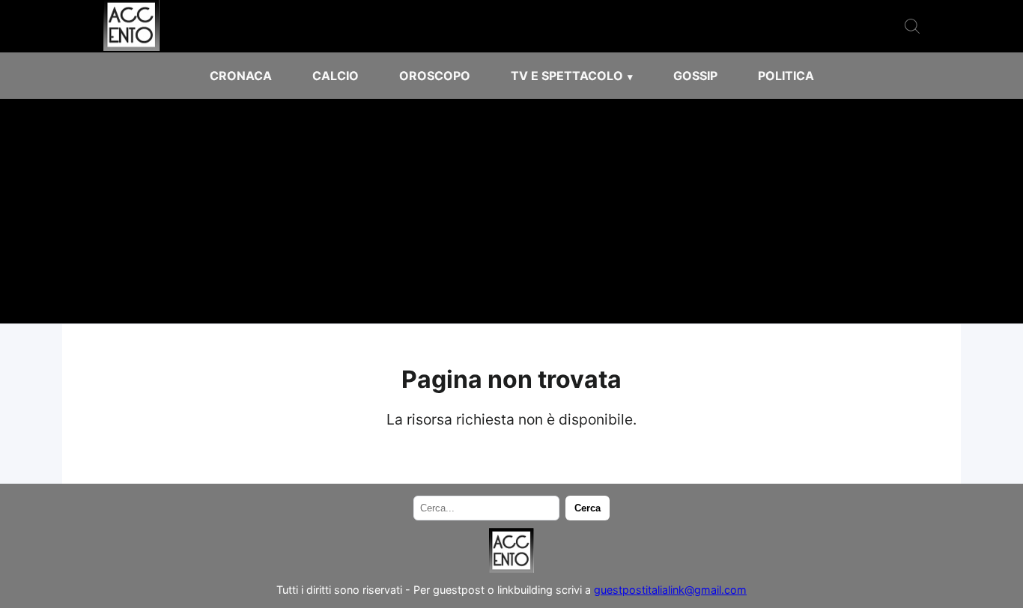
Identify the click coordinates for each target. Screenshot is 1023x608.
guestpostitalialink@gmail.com (670, 589)
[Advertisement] (511, 211)
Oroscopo (434, 75)
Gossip (695, 75)
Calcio (335, 75)
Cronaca (241, 75)
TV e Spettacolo (567, 75)
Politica (786, 75)
